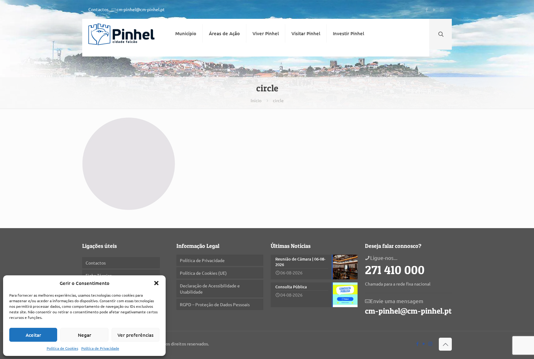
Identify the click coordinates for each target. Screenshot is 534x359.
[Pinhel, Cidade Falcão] (121, 34)
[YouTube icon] (434, 9)
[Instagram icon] (442, 9)
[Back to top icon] (445, 344)
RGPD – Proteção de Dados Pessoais (215, 304)
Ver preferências (135, 335)
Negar (84, 335)
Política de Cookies (62, 348)
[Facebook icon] (426, 9)
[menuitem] (186, 51)
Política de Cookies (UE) (203, 273)
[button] (156, 283)
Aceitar (33, 335)
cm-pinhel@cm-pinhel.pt (141, 9)
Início (256, 100)
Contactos (98, 9)
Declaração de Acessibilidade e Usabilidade (210, 288)
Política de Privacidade (100, 348)
